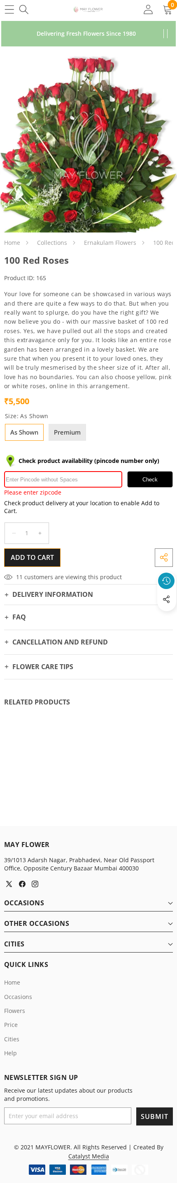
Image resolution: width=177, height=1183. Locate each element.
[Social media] (166, 599)
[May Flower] (88, 9)
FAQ (19, 616)
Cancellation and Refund (60, 642)
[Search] (23, 9)
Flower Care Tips (42, 666)
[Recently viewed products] (166, 581)
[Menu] (9, 9)
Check (150, 479)
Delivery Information (52, 594)
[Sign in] (148, 9)
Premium (67, 432)
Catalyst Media (88, 1156)
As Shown (24, 432)
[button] (166, 618)
